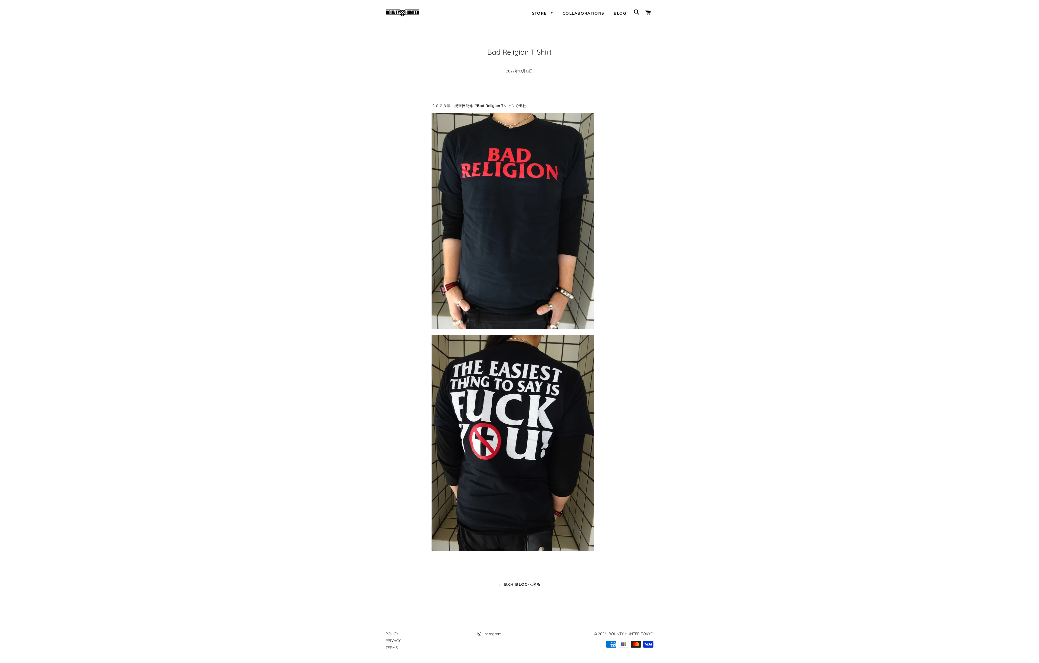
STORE (540, 13)
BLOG (620, 13)
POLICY (392, 633)
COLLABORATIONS (583, 13)
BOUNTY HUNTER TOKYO (631, 633)
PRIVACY (393, 640)
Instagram (492, 633)
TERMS (392, 647)
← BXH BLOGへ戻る (519, 584)
